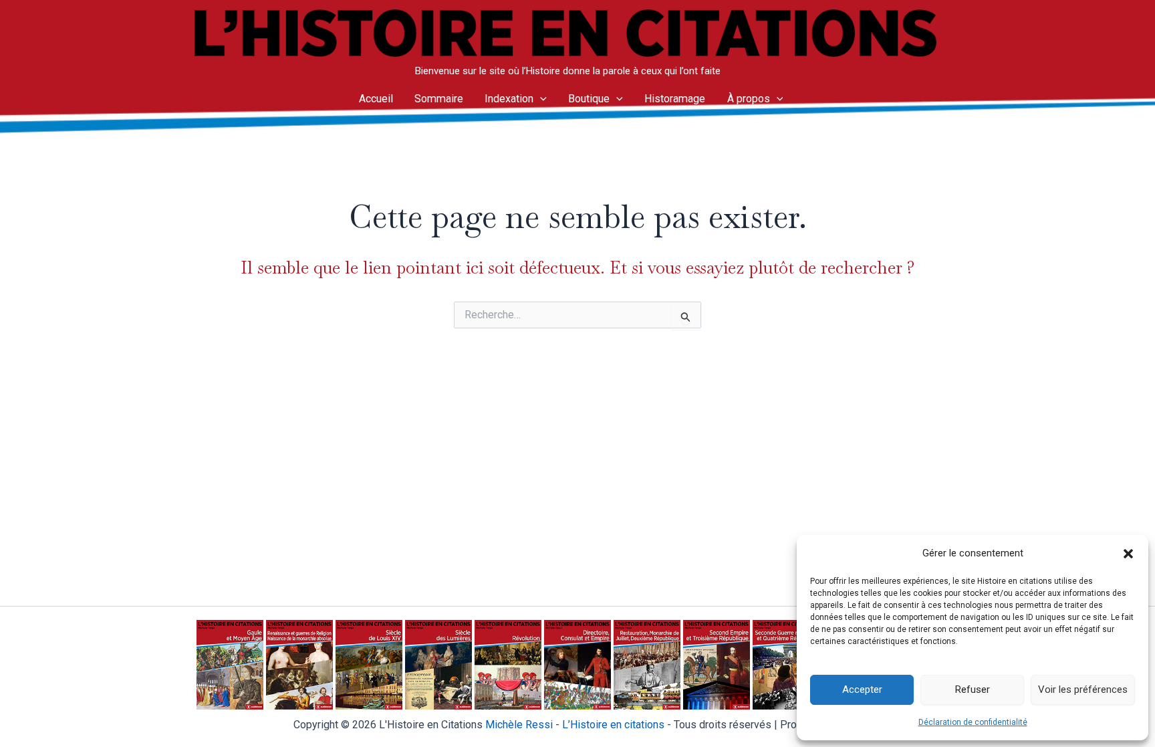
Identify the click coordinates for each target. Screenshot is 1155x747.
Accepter (862, 689)
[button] (1128, 553)
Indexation (509, 98)
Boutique (589, 98)
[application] (540, 99)
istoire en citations (613, 724)
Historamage (674, 98)
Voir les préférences (1083, 689)
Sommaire (438, 98)
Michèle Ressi (519, 724)
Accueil (376, 98)
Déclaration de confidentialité (972, 722)
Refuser (972, 689)
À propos (748, 98)
